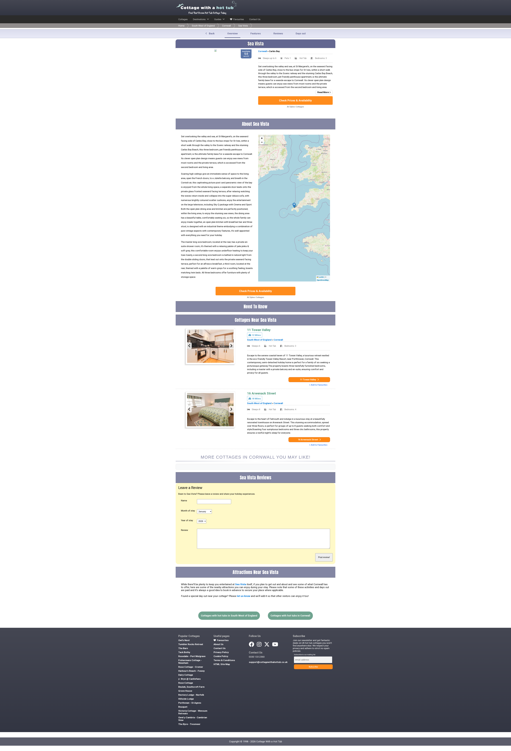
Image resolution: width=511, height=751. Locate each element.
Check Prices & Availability (295, 100)
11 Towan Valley (259, 330)
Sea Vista (243, 25)
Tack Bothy (184, 652)
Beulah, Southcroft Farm (191, 687)
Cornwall (226, 25)
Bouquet (182, 706)
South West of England (203, 25)
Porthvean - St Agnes (189, 702)
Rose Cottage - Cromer (190, 667)
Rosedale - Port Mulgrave (191, 656)
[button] (294, 205)
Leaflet (321, 277)
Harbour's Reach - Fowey (191, 671)
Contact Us (254, 19)
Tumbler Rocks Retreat (190, 644)
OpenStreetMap (323, 280)
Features (255, 33)
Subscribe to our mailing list (304, 655)
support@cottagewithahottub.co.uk (268, 662)
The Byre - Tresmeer (189, 724)
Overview (232, 33)
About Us (218, 644)
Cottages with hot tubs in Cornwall (290, 615)
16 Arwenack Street (261, 393)
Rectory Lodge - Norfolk (191, 695)
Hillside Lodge (186, 698)
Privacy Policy (221, 652)
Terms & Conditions (224, 660)
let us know (243, 596)
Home (181, 25)
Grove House (185, 691)
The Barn (183, 648)
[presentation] (189, 345)
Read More (323, 92)
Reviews (278, 33)
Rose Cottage (185, 683)
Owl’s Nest (184, 640)
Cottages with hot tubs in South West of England (229, 615)
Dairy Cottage (185, 675)
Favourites (238, 19)
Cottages (183, 19)
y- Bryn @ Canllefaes (189, 679)
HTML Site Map (222, 664)
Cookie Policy (221, 656)
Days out (301, 33)
